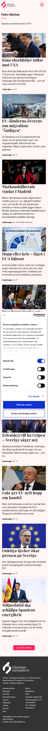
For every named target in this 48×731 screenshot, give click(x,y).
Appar (27, 688)
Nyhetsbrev (29, 691)
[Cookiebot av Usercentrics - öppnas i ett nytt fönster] (34, 315)
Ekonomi (6, 694)
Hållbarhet (7, 703)
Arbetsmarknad (9, 688)
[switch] (41, 369)
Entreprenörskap (9, 697)
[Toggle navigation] (42, 4)
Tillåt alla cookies (24, 405)
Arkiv (27, 694)
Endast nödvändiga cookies (24, 413)
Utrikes (5, 705)
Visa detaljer (34, 396)
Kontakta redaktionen (33, 697)
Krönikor (6, 708)
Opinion (6, 700)
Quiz (4, 711)
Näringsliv (6, 691)
